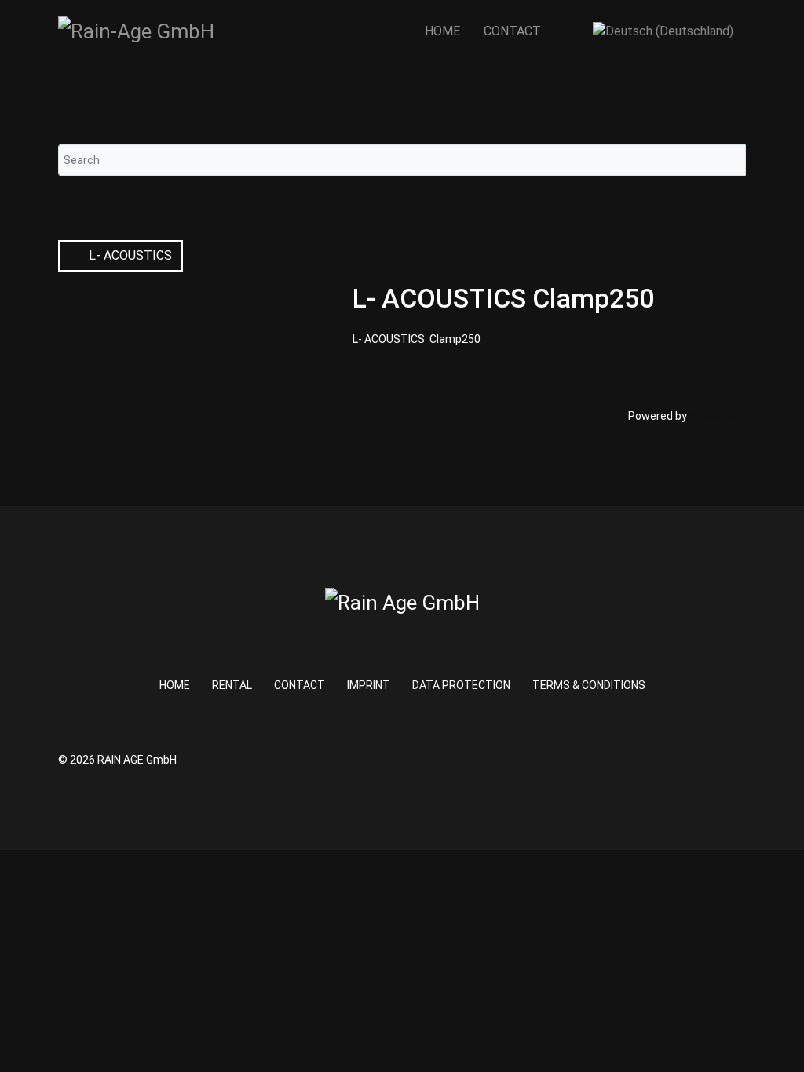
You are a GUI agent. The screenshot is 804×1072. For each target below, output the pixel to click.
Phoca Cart (717, 416)
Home (442, 31)
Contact (299, 685)
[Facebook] (700, 759)
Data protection (461, 685)
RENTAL (232, 685)
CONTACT (512, 31)
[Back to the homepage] (136, 31)
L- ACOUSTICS (129, 255)
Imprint (368, 685)
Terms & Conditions (588, 685)
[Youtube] (741, 759)
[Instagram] (721, 759)
